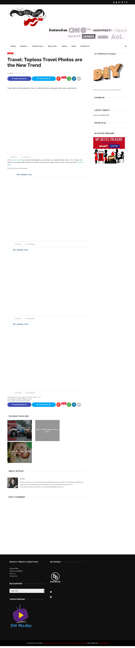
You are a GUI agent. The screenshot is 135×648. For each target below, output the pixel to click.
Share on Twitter (45, 78)
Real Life (52, 46)
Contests (85, 46)
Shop (74, 46)
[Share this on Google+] (58, 78)
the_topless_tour (24, 174)
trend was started (16, 160)
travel (10, 53)
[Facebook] (124, 2)
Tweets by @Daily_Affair (101, 115)
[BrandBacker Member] (55, 582)
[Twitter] (122, 2)
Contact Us (13, 576)
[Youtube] (116, 2)
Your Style (37, 46)
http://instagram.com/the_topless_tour (28, 397)
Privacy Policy (13, 568)
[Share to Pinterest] (79, 78)
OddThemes (104, 643)
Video (64, 46)
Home (13, 46)
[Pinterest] (114, 2)
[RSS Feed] (126, 2)
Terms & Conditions (16, 571)
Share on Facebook (20, 78)
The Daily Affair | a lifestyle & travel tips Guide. (65, 643)
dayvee (11, 73)
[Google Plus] (119, 2)
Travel (23, 46)
